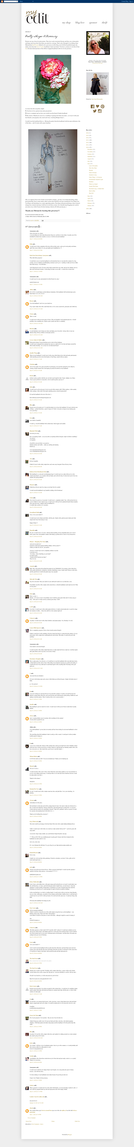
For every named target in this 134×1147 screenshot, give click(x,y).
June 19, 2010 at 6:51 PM (36, 937)
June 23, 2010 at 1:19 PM (36, 1080)
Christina (32, 364)
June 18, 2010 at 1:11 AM (36, 359)
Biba (31, 405)
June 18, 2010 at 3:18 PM (36, 738)
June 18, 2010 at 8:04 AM (36, 507)
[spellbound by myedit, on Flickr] (53, 195)
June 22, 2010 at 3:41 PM (36, 1051)
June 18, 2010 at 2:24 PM (36, 722)
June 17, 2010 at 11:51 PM (36, 284)
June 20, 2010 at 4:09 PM (36, 953)
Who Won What (93, 168)
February (90, 203)
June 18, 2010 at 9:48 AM (36, 653)
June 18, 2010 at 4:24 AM (36, 453)
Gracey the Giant (34, 1015)
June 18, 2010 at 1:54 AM (36, 413)
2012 (87, 142)
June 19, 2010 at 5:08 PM (36, 922)
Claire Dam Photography (97, 99)
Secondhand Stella (34, 512)
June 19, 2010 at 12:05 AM (36, 903)
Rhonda (32, 328)
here (26, 48)
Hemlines (91, 181)
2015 (87, 135)
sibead (31, 1108)
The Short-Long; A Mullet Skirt (96, 188)
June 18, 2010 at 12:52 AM (36, 335)
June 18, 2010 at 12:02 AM (36, 296)
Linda (31, 498)
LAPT (31, 607)
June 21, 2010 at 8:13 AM (36, 994)
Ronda (31, 375)
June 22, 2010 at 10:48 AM (36, 1038)
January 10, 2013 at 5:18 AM (36, 1103)
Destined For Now (34, 789)
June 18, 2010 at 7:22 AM (36, 492)
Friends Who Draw (93, 186)
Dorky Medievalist (34, 882)
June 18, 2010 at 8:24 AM (36, 561)
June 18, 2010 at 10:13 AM (36, 668)
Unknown (32, 618)
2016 (87, 133)
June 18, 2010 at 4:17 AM (36, 426)
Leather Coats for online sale (37, 1097)
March (89, 200)
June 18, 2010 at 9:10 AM (36, 588)
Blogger (70, 1134)
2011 (87, 145)
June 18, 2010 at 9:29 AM (36, 622)
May (89, 196)
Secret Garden (40, 47)
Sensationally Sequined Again (96, 179)
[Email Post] (42, 220)
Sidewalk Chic (33, 579)
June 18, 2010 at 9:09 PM (36, 862)
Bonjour (91, 170)
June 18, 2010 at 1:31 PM (36, 699)
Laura (31, 942)
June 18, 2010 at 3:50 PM (36, 751)
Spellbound (35, 45)
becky (31, 1043)
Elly (31, 1032)
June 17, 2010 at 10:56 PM (36, 239)
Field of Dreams (93, 172)
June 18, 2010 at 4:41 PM (36, 784)
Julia (31, 387)
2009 (87, 208)
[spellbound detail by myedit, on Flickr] (53, 104)
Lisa (31, 418)
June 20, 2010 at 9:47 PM (36, 963)
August (89, 159)
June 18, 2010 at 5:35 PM (36, 795)
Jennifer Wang (33, 353)
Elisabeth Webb (34, 431)
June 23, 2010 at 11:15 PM (36, 1091)
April (89, 198)
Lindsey (32, 1085)
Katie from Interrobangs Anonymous (39, 255)
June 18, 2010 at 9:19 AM (36, 601)
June (89, 163)
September (90, 156)
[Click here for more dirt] (97, 63)
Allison (32, 289)
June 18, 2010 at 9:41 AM (36, 639)
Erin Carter (33, 908)
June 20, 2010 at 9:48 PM (36, 981)
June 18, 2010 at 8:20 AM (36, 536)
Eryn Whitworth (34, 821)
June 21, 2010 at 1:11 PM (36, 1010)
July (89, 161)
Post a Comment (31, 1118)
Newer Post (28, 1121)
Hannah (32, 766)
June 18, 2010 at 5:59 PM (36, 816)
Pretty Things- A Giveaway (95, 177)
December (90, 149)
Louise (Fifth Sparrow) (36, 628)
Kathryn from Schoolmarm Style (38, 472)
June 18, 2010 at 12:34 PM (36, 686)
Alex (31, 459)
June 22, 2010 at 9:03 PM (36, 1062)
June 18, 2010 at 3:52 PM (36, 761)
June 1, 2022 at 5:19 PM (35, 1114)
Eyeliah (32, 1056)
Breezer (32, 301)
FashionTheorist (34, 852)
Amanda (32, 566)
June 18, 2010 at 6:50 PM (36, 847)
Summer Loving (93, 175)
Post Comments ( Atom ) (37, 1124)
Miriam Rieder (33, 756)
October (90, 154)
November (90, 151)
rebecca (32, 716)
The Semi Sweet (34, 958)
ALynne (32, 800)
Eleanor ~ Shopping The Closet (38, 541)
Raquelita (32, 530)
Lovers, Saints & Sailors (36, 340)
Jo (30, 999)
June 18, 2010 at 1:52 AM (36, 382)
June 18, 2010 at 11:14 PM (36, 876)
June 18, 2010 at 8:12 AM (36, 525)
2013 (87, 140)
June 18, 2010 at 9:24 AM (36, 613)
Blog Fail (91, 193)
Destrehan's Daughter (35, 659)
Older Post (77, 1121)
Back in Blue (92, 191)
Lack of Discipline (93, 165)
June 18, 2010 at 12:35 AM (36, 309)
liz (30, 691)
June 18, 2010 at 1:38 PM (36, 710)
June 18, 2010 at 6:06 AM (36, 466)
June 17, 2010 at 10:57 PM (36, 250)
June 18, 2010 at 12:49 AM (36, 323)
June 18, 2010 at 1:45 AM (36, 370)
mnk (31, 867)
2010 (87, 147)
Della (31, 244)
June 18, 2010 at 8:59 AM (36, 574)
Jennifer (32, 704)
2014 (87, 137)
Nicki (31, 594)
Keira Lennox (33, 986)
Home (53, 1121)
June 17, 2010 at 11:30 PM (36, 271)
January (89, 205)
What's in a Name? (93, 184)
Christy (32, 314)
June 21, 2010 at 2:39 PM (36, 1026)
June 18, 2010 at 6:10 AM (36, 479)
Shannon (32, 485)
